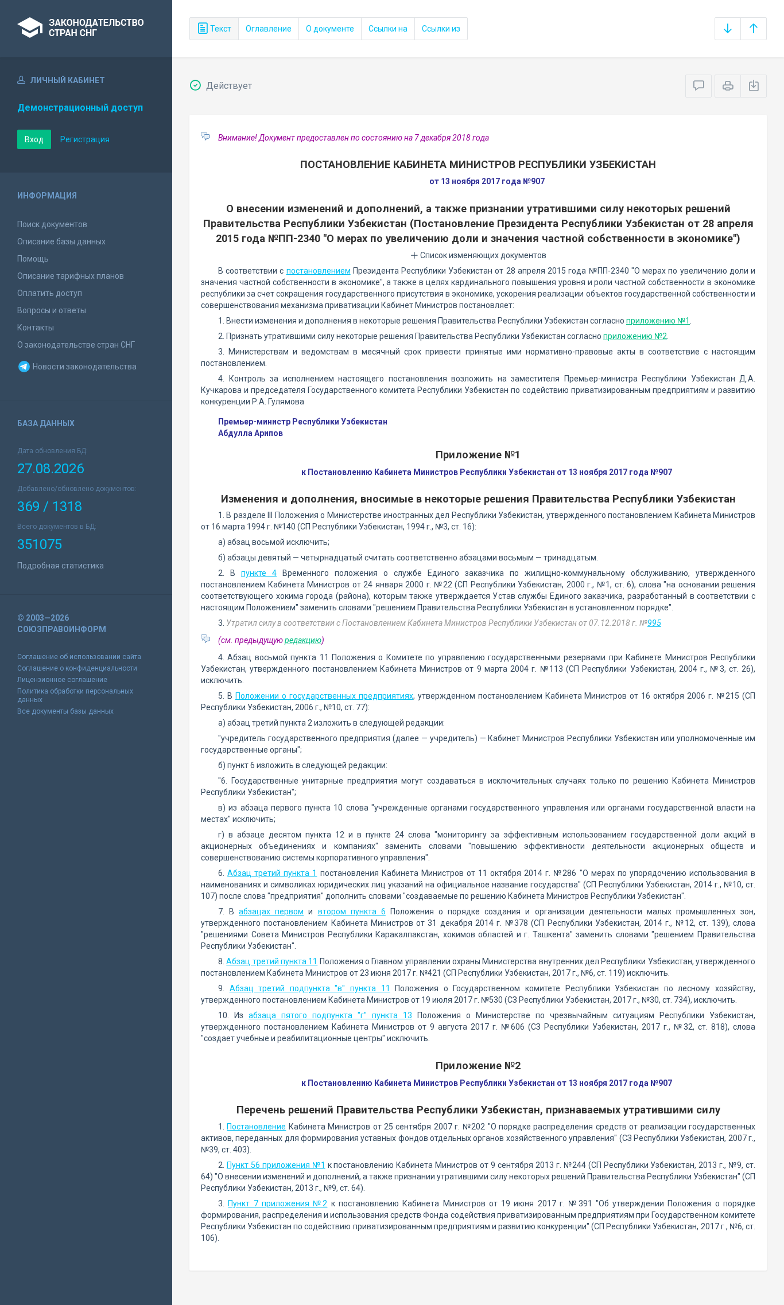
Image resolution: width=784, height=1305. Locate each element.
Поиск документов (52, 224)
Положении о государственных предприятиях (324, 695)
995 (654, 623)
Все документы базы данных (65, 711)
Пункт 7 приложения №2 (277, 1203)
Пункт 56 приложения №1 (276, 1165)
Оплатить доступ (49, 293)
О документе (330, 28)
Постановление (256, 1126)
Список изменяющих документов (482, 255)
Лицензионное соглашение (62, 680)
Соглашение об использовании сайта (79, 657)
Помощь (33, 258)
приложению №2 (635, 336)
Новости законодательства (84, 366)
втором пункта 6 (352, 911)
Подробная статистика (60, 565)
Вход (34, 139)
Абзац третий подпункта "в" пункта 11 (310, 988)
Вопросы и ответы (51, 310)
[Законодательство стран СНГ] (86, 28)
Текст (219, 28)
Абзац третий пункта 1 (272, 873)
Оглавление (269, 28)
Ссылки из (441, 28)
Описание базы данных (61, 241)
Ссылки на (387, 28)
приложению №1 (658, 320)
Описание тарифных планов (70, 276)
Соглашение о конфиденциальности (77, 668)
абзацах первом (271, 911)
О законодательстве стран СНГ (76, 344)
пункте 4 (259, 573)
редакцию (303, 640)
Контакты (35, 327)
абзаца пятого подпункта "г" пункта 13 (330, 1015)
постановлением (318, 270)
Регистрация (85, 139)
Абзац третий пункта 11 (271, 961)
